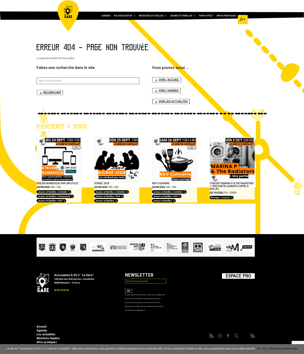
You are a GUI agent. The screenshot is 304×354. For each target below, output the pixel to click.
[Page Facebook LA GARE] (227, 3)
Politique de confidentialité (283, 348)
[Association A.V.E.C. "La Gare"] (43, 291)
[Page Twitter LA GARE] (232, 3)
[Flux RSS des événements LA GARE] (242, 3)
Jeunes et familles (181, 15)
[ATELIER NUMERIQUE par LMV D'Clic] (59, 180)
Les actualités (46, 334)
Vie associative (123, 15)
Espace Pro (238, 276)
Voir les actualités (173, 101)
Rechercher (52, 92)
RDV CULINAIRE (160, 183)
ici (145, 310)
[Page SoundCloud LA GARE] (221, 3)
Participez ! (206, 15)
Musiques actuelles (151, 15)
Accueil (41, 326)
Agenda (106, 15)
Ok (258, 348)
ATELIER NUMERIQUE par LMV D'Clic (57, 183)
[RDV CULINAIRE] (174, 180)
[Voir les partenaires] (146, 255)
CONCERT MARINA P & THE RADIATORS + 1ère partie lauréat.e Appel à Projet (232, 186)
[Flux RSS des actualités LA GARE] (216, 3)
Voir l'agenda (169, 90)
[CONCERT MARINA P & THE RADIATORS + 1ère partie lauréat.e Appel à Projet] (232, 180)
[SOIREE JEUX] (116, 180)
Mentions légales (48, 338)
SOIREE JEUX (101, 183)
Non (264, 348)
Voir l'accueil (169, 79)
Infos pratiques (226, 15)
